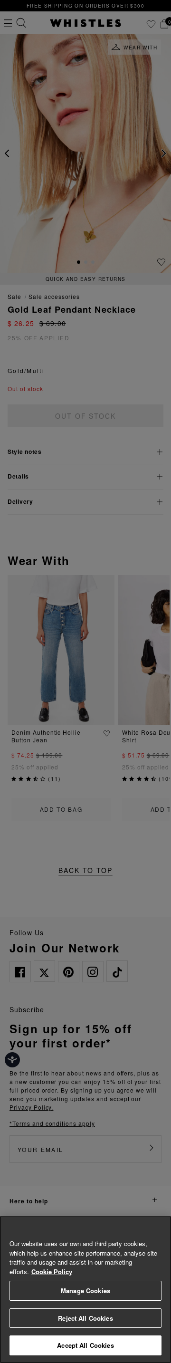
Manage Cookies (85, 1290)
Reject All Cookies (85, 1318)
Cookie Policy (51, 1271)
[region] (85, 1289)
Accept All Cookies (85, 1345)
